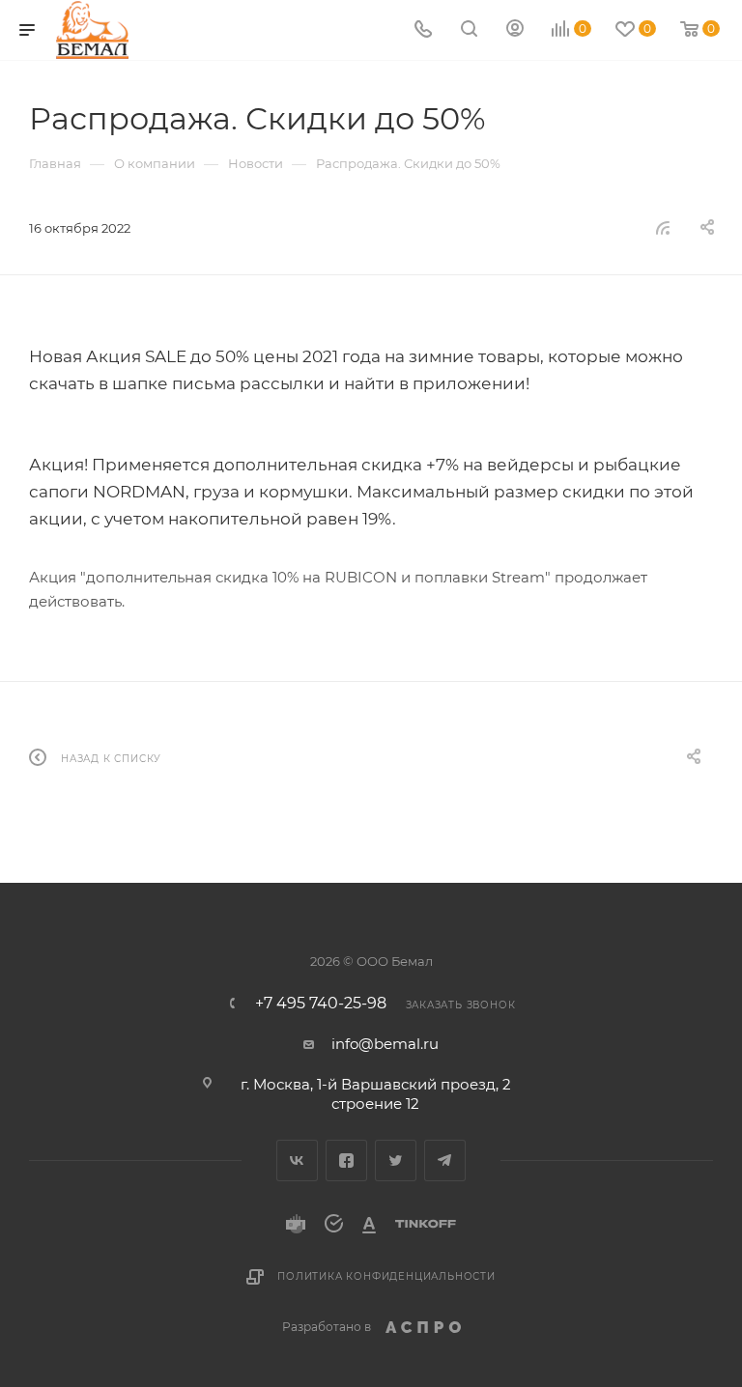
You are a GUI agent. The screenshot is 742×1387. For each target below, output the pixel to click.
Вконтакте (297, 1160)
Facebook (346, 1160)
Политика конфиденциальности (386, 1276)
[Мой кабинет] (515, 30)
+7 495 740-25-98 (320, 1003)
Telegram (445, 1160)
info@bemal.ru (385, 1043)
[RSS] (663, 227)
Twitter (395, 1160)
